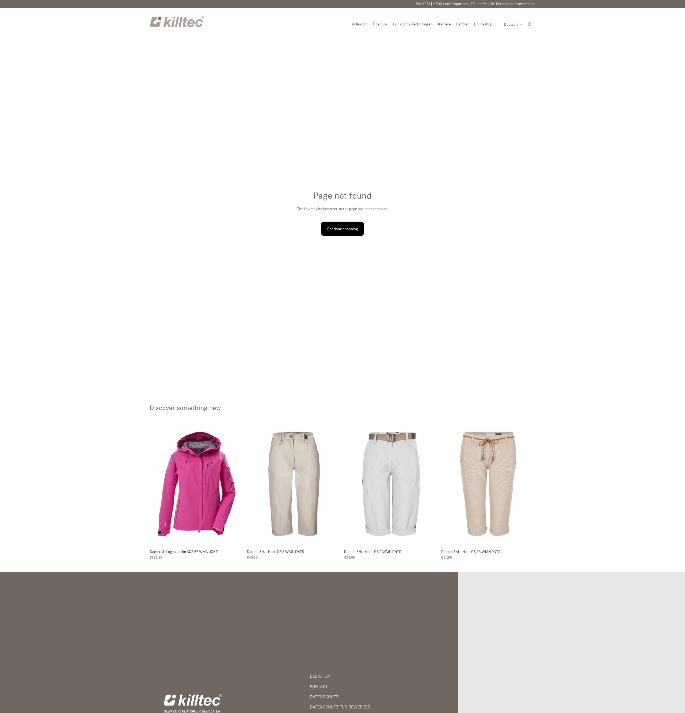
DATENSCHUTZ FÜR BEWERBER (340, 707)
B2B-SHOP (320, 676)
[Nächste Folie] (236, 484)
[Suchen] (530, 24)
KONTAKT (319, 686)
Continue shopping (342, 228)
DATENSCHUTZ (324, 697)
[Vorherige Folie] (158, 484)
